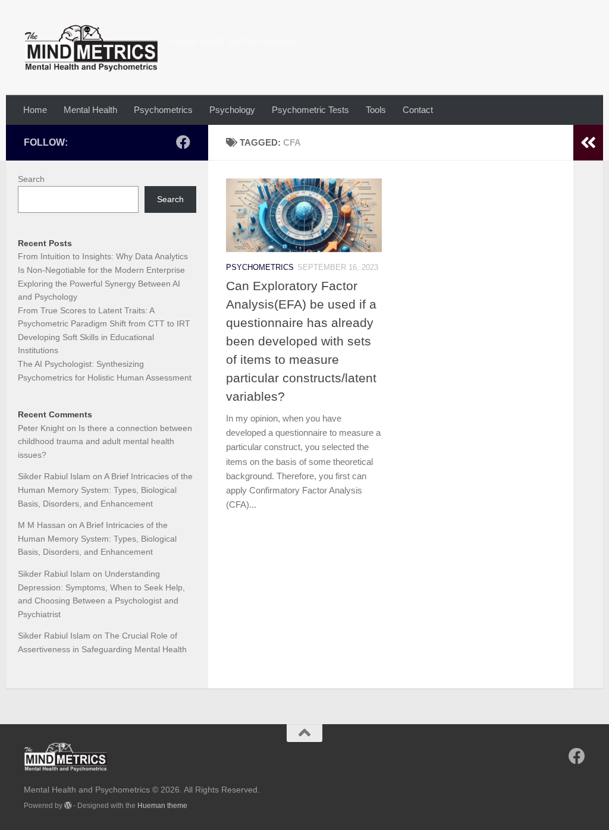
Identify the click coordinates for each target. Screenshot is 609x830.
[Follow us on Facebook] (183, 142)
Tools (376, 110)
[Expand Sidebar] (588, 143)
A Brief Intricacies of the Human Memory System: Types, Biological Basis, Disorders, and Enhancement (105, 489)
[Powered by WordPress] (67, 805)
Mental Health (90, 110)
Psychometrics (163, 110)
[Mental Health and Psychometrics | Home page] (91, 47)
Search (31, 179)
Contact (418, 110)
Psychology (232, 110)
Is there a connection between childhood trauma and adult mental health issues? (105, 441)
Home (35, 110)
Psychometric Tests (310, 110)
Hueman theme (162, 805)
